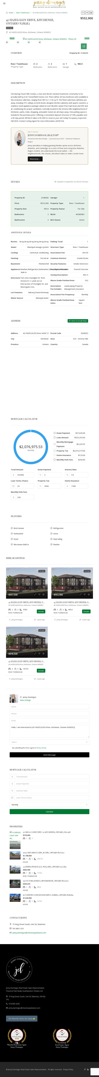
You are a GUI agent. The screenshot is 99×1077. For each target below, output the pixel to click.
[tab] (84, 46)
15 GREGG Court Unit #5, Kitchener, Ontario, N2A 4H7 (47, 832)
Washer (56, 544)
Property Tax (43, 481)
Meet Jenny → (35, 159)
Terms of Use (41, 748)
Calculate (49, 811)
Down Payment (44, 469)
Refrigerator (58, 528)
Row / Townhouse (22, 13)
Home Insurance (72, 481)
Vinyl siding (57, 539)
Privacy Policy (68, 1069)
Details (41, 611)
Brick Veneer (19, 528)
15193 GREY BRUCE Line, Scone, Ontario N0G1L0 (43, 853)
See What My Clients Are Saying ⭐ (21, 1018)
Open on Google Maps (79, 321)
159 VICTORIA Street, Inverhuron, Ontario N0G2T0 (46, 881)
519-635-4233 (14, 1004)
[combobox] (49, 742)
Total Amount (17, 469)
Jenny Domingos (17, 620)
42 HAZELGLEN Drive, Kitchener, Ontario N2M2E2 (33, 602)
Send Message (49, 755)
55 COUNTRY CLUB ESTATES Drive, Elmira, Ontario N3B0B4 (48, 895)
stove (55, 533)
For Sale (9, 28)
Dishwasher (18, 533)
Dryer (16, 539)
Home (11, 13)
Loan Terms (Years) (19, 481)
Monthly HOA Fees (19, 492)
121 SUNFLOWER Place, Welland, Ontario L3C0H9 (44, 867)
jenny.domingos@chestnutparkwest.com (29, 932)
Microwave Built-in (21, 544)
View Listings (25, 700)
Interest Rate (71, 469)
